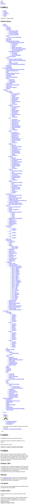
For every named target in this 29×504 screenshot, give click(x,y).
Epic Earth (14, 95)
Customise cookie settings (17, 447)
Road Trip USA (15, 123)
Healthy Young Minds (17, 47)
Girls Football (15, 246)
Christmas (11, 224)
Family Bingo (12, 81)
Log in (2, 2)
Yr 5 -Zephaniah (15, 294)
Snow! (10, 208)
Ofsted (7, 403)
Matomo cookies (7, 477)
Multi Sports (11, 249)
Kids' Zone (8, 239)
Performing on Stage (13, 394)
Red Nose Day (12, 222)
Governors (8, 29)
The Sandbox (15, 43)
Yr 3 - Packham (15, 290)
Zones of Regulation (16, 55)
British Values (9, 402)
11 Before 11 (15, 104)
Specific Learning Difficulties (15, 59)
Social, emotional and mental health (17, 64)
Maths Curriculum (13, 358)
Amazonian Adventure (17, 173)
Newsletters (8, 75)
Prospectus (8, 38)
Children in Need (13, 221)
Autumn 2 (14, 316)
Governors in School (13, 30)
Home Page (3, 3)
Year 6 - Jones (15, 286)
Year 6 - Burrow (15, 285)
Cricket (10, 242)
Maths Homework (13, 363)
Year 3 (13, 213)
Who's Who (8, 39)
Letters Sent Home (10, 74)
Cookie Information (10, 422)
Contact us (8, 28)
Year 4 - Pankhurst (16, 280)
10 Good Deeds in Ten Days (15, 212)
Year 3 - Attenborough (17, 267)
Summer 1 (14, 319)
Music (7, 382)
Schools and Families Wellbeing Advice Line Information (19, 49)
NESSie (13, 46)
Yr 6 (10, 236)
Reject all (3, 447)
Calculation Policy (13, 362)
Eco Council (9, 194)
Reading (11, 352)
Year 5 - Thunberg (16, 282)
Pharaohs (14, 145)
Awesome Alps (15, 150)
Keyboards (11, 393)
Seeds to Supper (12, 308)
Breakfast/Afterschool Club (12, 70)
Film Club (11, 256)
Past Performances (16, 386)
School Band (12, 241)
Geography (8, 368)
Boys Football (15, 248)
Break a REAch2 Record (14, 307)
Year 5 (13, 215)
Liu (10, 118)
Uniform (8, 88)
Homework (8, 226)
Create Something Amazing (15, 309)
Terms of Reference (13, 32)
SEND (7, 57)
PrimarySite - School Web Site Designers (12, 428)
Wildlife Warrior (12, 300)
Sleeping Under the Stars (14, 303)
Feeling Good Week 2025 (14, 206)
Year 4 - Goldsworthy (16, 281)
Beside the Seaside (16, 120)
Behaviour (8, 65)
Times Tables (12, 361)
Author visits (12, 219)
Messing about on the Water (15, 305)
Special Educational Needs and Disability (15, 408)
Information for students (14, 51)
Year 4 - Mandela (15, 271)
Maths (7, 355)
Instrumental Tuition (13, 397)
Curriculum (5, 310)
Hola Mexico (15, 147)
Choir (10, 244)
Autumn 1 (14, 230)
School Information (7, 68)
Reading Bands (15, 353)
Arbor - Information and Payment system (15, 69)
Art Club (11, 254)
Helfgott (11, 156)
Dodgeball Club (12, 255)
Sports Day (11, 377)
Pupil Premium (9, 407)
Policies (8, 406)
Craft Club (11, 250)
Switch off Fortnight (13, 201)
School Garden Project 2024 (15, 197)
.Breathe (14, 192)
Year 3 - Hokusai (15, 277)
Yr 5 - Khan (14, 295)
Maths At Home (12, 364)
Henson (10, 181)
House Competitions (13, 376)
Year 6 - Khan (15, 276)
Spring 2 (14, 318)
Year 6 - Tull (14, 287)
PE (7, 372)
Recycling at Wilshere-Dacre (15, 203)
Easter (10, 210)
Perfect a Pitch (12, 263)
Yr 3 (10, 227)
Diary (7, 72)
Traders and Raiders (16, 125)
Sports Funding (9, 409)
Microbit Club (12, 251)
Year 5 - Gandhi (15, 283)
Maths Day (11, 357)
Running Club (12, 259)
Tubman (11, 143)
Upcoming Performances (17, 388)
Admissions (8, 399)
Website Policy (9, 423)
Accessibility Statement (11, 421)
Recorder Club (12, 390)
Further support (12, 56)
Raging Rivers (15, 124)
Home (4, 10)
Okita (10, 131)
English (8, 350)
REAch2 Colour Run (14, 209)
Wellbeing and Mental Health (12, 41)
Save (13, 502)
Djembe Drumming (13, 391)
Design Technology (10, 349)
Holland (11, 105)
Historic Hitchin (15, 97)
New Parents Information (11, 77)
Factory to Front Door (17, 146)
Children (5, 12)
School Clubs (9, 240)
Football (11, 245)
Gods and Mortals (16, 93)
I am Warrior (14, 119)
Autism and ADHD (13, 63)
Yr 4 (10, 231)
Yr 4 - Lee (14, 291)
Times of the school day (11, 87)
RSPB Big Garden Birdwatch (15, 218)
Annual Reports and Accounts (13, 400)
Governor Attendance (14, 34)
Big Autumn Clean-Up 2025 (15, 195)
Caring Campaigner (13, 264)
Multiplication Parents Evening (16, 359)
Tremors (13, 96)
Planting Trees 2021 (13, 199)
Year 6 (13, 217)
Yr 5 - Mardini (15, 296)
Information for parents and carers (16, 42)
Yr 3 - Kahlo (15, 289)
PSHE (7, 371)
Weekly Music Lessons (14, 384)
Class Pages (6, 13)
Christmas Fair (12, 82)
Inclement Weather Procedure (12, 73)
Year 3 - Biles (15, 278)
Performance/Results (10, 404)
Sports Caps (11, 375)
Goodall (11, 92)
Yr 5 (10, 233)
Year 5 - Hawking (16, 273)
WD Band (11, 389)
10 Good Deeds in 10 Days (15, 265)
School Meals (9, 83)
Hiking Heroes (12, 301)
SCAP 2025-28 (12, 196)
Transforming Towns (16, 149)
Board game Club (13, 253)
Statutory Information (8, 398)
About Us (5, 25)
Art (7, 348)
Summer (14, 346)
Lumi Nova (14, 45)
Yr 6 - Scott (14, 299)
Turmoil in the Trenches (17, 170)
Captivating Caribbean (17, 161)
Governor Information (14, 33)
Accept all (8, 447)
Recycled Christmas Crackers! (15, 204)
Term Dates (8, 86)
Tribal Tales (14, 100)
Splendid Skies (15, 98)
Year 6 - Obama (15, 274)
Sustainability (9, 66)
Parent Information (16, 101)
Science (8, 366)
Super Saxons (15, 122)
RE (7, 381)
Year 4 (13, 214)
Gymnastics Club (13, 258)
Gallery (5, 15)
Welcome (8, 27)
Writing (10, 354)
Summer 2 (14, 228)
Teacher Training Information (12, 84)
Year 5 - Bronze (15, 272)
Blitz (13, 172)
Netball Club (12, 260)
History (8, 36)
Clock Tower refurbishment (15, 37)
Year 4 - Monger (15, 269)
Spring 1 (14, 317)
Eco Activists (15, 174)
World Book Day (13, 223)
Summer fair (11, 79)
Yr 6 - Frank (14, 298)
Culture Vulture (12, 304)
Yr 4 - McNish (15, 292)
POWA (7, 78)
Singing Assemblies (13, 395)
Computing (8, 370)
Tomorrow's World (16, 176)
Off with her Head (16, 151)
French (7, 380)
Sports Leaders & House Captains (16, 379)
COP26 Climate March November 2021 (18, 200)
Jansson (5, 14)
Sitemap (5, 414)
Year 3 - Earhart (15, 268)
